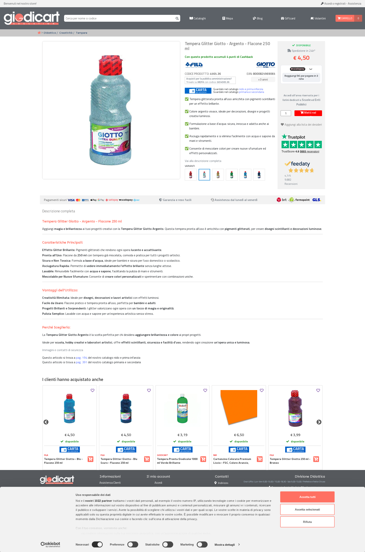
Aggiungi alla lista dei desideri (303, 124)
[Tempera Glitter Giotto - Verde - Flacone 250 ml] (231, 174)
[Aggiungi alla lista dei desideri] (92, 390)
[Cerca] (176, 18)
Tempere (81, 32)
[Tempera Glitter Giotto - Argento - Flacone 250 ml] (204, 174)
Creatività (65, 32)
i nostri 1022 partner (97, 500)
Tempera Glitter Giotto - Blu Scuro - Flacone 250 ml (119, 460)
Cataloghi (199, 18)
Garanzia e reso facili (176, 200)
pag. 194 (81, 357)
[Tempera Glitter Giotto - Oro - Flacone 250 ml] (218, 174)
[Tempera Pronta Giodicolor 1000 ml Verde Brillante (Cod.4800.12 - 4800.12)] (182, 408)
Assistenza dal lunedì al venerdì (236, 200)
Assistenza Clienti (110, 482)
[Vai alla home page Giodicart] (32, 18)
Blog (259, 18)
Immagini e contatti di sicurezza (62, 350)
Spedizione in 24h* (303, 50)
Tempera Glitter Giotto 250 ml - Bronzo (290, 460)
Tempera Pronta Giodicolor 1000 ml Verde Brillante (177, 460)
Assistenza (354, 3)
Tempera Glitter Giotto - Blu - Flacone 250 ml (63, 460)
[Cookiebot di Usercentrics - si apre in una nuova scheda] (50, 544)
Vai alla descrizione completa (203, 161)
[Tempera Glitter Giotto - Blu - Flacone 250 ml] (245, 174)
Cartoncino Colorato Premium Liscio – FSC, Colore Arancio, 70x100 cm (232, 461)
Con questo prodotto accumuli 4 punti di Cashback (219, 56)
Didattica (50, 32)
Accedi (335, 3)
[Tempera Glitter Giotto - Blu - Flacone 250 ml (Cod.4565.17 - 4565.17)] (69, 408)
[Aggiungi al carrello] (90, 459)
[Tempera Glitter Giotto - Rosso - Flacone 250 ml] (190, 174)
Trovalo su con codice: (209, 80)
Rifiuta (307, 521)
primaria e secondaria (251, 92)
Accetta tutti (307, 497)
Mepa (229, 18)
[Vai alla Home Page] (39, 33)
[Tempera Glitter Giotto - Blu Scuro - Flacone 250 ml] (259, 174)
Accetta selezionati (307, 509)
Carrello (346, 18)
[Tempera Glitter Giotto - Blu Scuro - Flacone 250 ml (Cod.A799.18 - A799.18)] (126, 408)
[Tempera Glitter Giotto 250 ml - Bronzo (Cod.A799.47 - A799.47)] (295, 408)
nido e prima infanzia (251, 89)
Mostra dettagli (225, 544)
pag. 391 (81, 362)
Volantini (320, 18)
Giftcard (289, 18)
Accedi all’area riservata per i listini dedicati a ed (301, 99)
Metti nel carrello (309, 113)
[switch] (132, 544)
